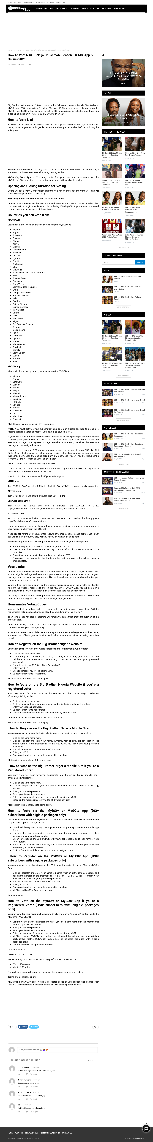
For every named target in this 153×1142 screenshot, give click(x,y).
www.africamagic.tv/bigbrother (48, 172)
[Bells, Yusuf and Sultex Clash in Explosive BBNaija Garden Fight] (135, 226)
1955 (124, 83)
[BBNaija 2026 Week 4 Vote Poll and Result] (107, 300)
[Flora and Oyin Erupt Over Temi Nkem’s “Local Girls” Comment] (135, 144)
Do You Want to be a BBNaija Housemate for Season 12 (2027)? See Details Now (124, 76)
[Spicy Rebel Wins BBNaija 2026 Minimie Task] (112, 226)
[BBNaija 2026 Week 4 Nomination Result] (107, 403)
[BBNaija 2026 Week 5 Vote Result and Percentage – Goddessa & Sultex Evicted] (135, 198)
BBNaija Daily (140, 1138)
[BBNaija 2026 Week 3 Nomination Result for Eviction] (107, 413)
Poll (52, 8)
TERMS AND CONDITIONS (45, 2)
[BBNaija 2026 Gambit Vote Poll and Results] (123, 112)
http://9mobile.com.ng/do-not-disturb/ (27, 521)
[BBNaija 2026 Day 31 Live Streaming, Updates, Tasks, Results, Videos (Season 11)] (135, 354)
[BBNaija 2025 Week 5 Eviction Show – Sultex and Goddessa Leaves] (135, 171)
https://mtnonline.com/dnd (85, 486)
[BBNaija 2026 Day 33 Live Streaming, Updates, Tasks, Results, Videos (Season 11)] (112, 354)
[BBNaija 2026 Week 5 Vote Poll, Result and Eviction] (107, 289)
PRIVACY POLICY (28, 2)
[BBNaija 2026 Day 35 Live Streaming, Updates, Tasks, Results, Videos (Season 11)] (112, 144)
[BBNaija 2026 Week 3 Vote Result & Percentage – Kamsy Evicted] (107, 457)
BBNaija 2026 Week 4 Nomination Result (129, 400)
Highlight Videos (103, 8)
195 (117, 301)
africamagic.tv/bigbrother (76, 609)
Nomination (61, 8)
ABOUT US (17, 2)
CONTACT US (60, 2)
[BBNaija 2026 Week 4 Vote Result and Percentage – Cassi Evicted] (107, 447)
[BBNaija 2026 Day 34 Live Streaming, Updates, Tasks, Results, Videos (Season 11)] (135, 327)
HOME (10, 2)
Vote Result (74, 8)
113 (117, 291)
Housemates (41, 8)
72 (144, 493)
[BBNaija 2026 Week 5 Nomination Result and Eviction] (107, 392)
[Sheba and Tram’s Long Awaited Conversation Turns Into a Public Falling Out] (112, 171)
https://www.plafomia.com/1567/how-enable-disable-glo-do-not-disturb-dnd (46, 508)
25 (129, 122)
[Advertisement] (76, 30)
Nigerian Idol (119, 8)
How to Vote (88, 8)
